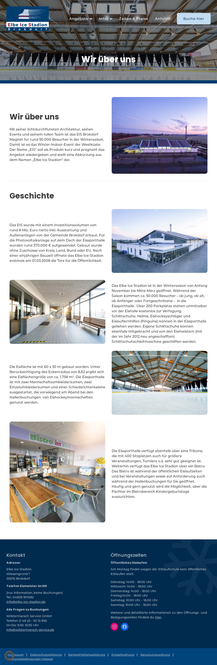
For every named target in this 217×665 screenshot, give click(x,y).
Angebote (78, 18)
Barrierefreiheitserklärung (86, 654)
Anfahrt (162, 18)
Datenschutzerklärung (46, 654)
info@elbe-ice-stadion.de (26, 602)
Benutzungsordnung (155, 654)
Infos (103, 18)
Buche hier (193, 18)
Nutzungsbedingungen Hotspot (30, 658)
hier (158, 617)
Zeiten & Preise (133, 18)
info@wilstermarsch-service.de (30, 630)
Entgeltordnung (122, 654)
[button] (9, 655)
